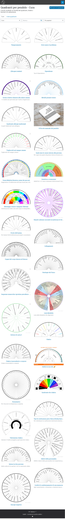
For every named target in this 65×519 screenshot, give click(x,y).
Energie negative (16, 505)
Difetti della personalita (48, 459)
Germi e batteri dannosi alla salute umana (16, 97)
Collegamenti (48, 246)
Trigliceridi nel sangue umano (16, 150)
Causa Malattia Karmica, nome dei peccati (16, 180)
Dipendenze (49, 71)
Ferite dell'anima (16, 233)
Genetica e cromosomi (49, 179)
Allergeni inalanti (16, 71)
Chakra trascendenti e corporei (16, 361)
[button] (36, 355)
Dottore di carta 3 (16, 335)
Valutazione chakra (16, 438)
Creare (57, 7)
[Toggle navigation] (62, 2)
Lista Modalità (48, 313)
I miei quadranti (11, 17)
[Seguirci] (32, 516)
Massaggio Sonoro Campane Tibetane (16, 206)
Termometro (16, 402)
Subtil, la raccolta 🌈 (48, 367)
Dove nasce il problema (48, 45)
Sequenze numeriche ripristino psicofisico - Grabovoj (18, 294)
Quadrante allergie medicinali (16, 124)
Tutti (2, 17)
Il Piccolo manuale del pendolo (49, 128)
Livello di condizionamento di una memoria (49, 485)
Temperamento (16, 45)
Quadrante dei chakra (49, 392)
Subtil (24, 514)
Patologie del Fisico (48, 272)
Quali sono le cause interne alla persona (49, 153)
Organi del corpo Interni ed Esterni (16, 259)
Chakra (48, 339)
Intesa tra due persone (16, 464)
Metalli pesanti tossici (49, 97)
